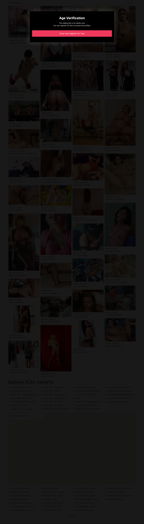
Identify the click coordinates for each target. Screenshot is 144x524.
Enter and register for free (72, 33)
